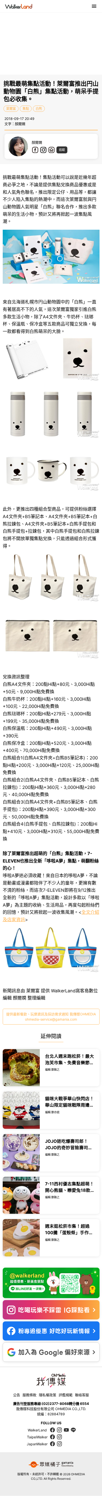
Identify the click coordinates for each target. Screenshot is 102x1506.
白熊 (39, 109)
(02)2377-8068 (55, 1403)
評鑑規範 (66, 1395)
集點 (26, 109)
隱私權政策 (47, 1395)
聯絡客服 (82, 1395)
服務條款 (29, 1395)
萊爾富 (11, 109)
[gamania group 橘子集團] (51, 1465)
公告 (16, 1395)
